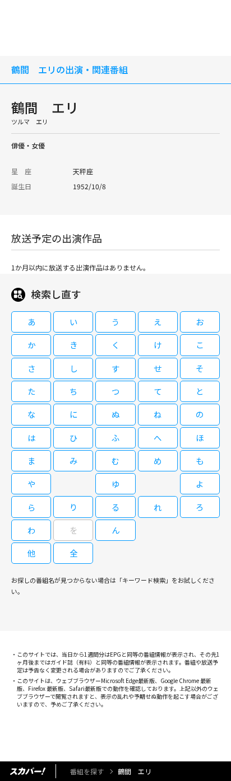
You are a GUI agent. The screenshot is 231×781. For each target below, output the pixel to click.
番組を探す (87, 771)
